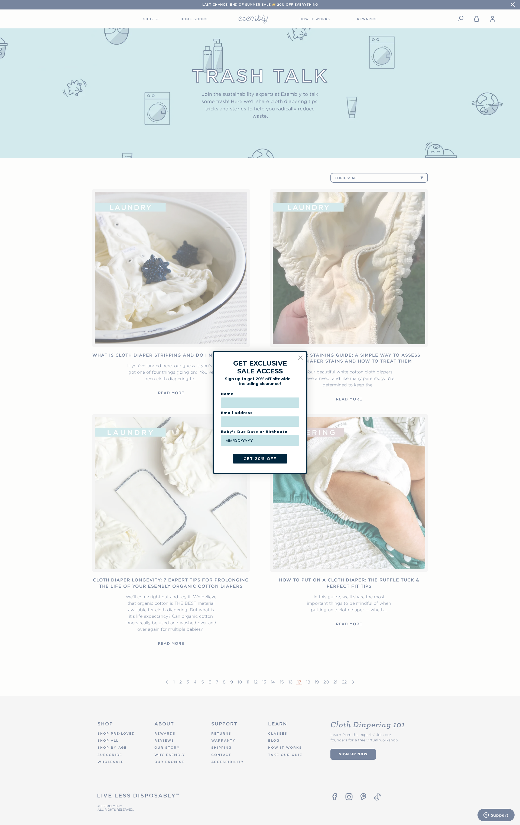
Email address (237, 412)
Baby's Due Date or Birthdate (254, 431)
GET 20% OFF (260, 458)
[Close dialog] (300, 358)
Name (227, 394)
